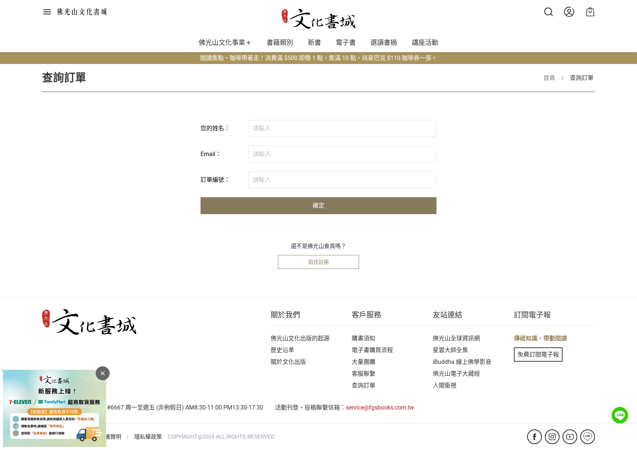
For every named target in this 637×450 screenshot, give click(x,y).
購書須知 (363, 338)
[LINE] (587, 436)
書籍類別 (280, 42)
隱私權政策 (148, 437)
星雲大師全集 (450, 350)
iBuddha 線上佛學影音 (462, 361)
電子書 (346, 42)
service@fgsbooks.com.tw (380, 407)
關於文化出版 (288, 361)
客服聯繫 (363, 373)
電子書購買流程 (372, 350)
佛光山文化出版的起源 (300, 338)
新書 (314, 42)
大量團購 (363, 361)
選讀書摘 (383, 42)
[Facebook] (534, 436)
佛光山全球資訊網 (456, 338)
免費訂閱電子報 (538, 354)
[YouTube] (570, 436)
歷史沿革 (282, 350)
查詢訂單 (363, 385)
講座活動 (425, 42)
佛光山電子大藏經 (456, 373)
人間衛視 (444, 385)
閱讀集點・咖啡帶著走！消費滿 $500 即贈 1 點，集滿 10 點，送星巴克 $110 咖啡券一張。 (318, 57)
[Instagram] (552, 436)
